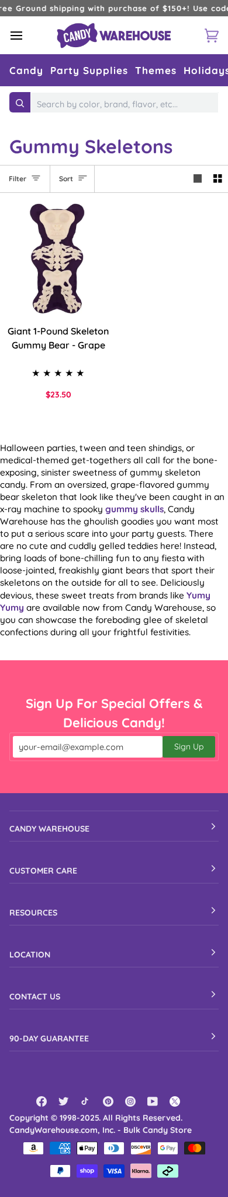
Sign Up (188, 746)
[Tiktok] (86, 1101)
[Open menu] (26, 35)
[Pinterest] (108, 1101)
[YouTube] (152, 1101)
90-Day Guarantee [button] (49, 1038)
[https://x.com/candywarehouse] (175, 1101)
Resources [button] (33, 912)
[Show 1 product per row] (198, 179)
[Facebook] (41, 1101)
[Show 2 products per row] (218, 179)
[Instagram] (130, 1101)
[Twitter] (63, 1101)
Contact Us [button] (34, 996)
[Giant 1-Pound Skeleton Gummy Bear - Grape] (57, 258)
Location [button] (29, 954)
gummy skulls (134, 509)
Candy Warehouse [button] (49, 828)
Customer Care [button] (43, 870)
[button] (26, 70)
